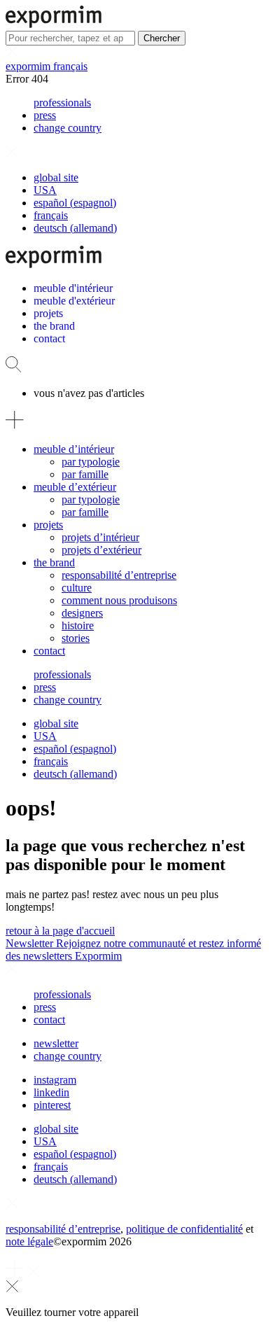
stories (76, 638)
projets (48, 525)
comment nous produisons (119, 600)
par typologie (91, 462)
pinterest (52, 1105)
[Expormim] (54, 24)
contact (49, 651)
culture (77, 588)
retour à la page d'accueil (60, 931)
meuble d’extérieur (75, 487)
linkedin (51, 1092)
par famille (85, 474)
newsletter (56, 1043)
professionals (62, 102)
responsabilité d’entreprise (119, 575)
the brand (54, 562)
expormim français (47, 66)
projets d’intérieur (100, 537)
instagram (55, 1080)
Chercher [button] (162, 38)
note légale (29, 1241)
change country (68, 128)
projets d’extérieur (101, 550)
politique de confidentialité (184, 1229)
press (45, 115)
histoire (78, 625)
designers (82, 613)
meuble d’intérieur (74, 449)
